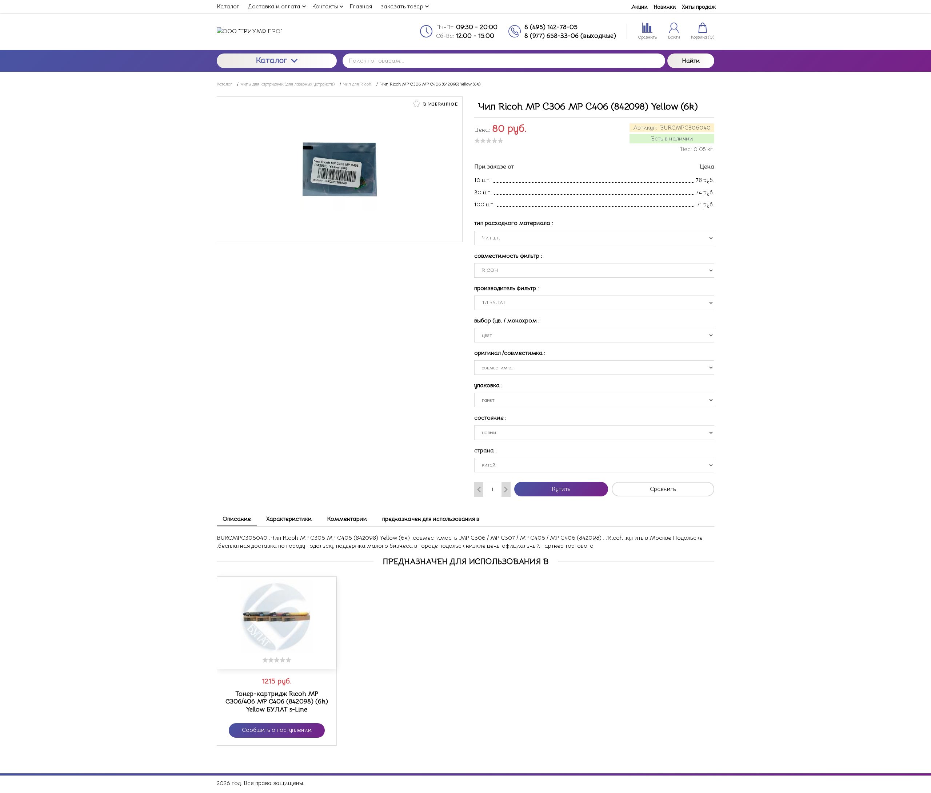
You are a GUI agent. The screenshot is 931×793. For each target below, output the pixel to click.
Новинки (665, 6)
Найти (691, 60)
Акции (639, 6)
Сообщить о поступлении (277, 730)
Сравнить (663, 489)
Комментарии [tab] (347, 519)
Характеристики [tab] (289, 519)
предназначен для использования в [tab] (430, 519)
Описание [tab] (237, 519)
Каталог (271, 60)
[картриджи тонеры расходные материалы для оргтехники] (277, 31)
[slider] (488, 140)
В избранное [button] (439, 104)
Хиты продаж (699, 6)
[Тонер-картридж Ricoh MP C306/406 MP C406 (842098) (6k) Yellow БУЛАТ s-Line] (277, 616)
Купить (561, 489)
